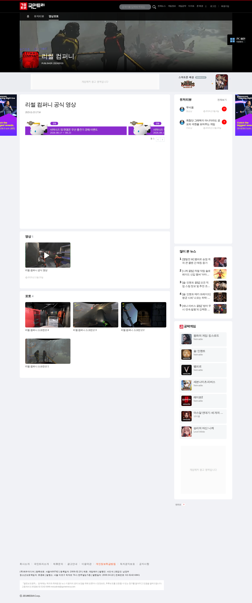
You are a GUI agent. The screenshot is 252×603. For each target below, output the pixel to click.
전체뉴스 (162, 6)
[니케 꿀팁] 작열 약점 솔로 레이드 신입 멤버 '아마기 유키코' (196, 274)
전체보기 (222, 99)
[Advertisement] (95, 81)
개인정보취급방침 (106, 564)
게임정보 (172, 6)
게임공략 (182, 6)
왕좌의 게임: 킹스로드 (206, 335)
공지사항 (144, 564)
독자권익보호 (127, 564)
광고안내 (72, 564)
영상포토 (54, 16)
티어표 (191, 6)
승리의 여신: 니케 (204, 428)
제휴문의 (58, 564)
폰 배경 (200, 6)
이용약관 (87, 564)
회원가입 (225, 6)
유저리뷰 (39, 16)
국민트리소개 (41, 564)
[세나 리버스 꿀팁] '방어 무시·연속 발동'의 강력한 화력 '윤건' (196, 309)
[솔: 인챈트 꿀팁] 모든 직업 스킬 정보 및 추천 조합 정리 (196, 286)
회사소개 (25, 564)
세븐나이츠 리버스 (204, 381)
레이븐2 (198, 397)
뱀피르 (197, 366)
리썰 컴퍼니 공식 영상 (36, 270)
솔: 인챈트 (199, 351)
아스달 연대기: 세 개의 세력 (208, 413)
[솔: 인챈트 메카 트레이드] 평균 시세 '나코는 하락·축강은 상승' (196, 298)
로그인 (213, 6)
